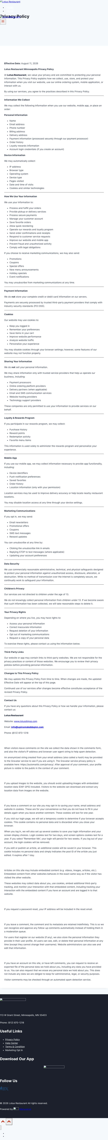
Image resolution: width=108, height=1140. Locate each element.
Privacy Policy (12, 1039)
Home (10, 7)
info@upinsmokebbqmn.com (27, 727)
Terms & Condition (15, 1046)
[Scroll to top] (3, 1122)
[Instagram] (3, 1089)
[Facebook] (1, 1089)
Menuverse (25, 1109)
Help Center (11, 1043)
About (10, 11)
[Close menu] (0, 1127)
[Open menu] (3, 22)
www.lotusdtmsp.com (25, 721)
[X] (6, 1089)
